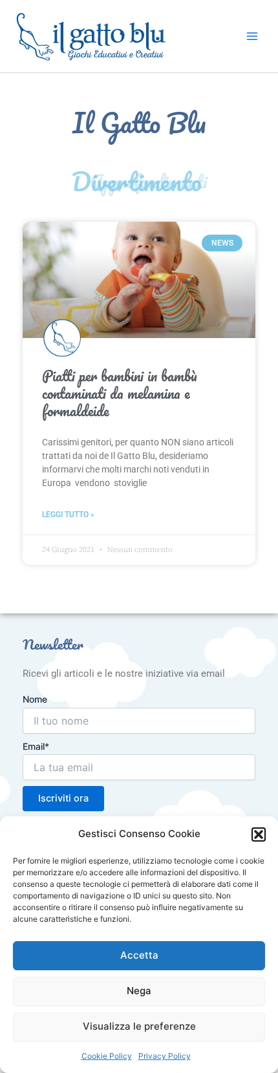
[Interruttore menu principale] (252, 36)
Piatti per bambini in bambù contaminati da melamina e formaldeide (119, 393)
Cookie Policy (106, 1056)
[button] (258, 834)
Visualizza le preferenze (139, 1026)
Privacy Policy (164, 1056)
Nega (139, 990)
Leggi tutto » (68, 514)
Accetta (139, 955)
